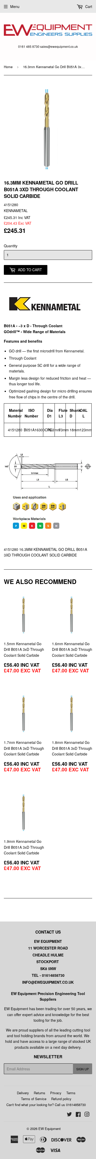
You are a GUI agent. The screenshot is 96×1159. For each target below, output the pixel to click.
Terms (71, 1092)
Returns (39, 1092)
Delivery (23, 1092)
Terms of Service (33, 1098)
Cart (88, 6)
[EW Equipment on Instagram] (87, 1114)
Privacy (55, 1092)
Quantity (10, 245)
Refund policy (61, 1098)
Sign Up (82, 1069)
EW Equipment (49, 1128)
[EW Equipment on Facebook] (78, 1114)
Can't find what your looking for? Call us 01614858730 (46, 1104)
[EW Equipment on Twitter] (69, 1114)
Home (8, 66)
